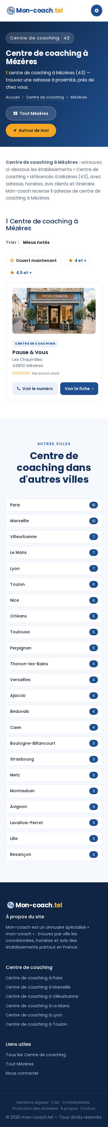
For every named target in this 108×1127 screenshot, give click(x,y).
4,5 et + (24, 272)
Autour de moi (34, 130)
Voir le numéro (37, 388)
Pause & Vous (30, 352)
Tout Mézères (34, 113)
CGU (55, 1102)
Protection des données (35, 1108)
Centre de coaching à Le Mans (37, 1006)
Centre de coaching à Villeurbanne (42, 996)
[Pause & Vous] (54, 311)
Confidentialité (76, 1102)
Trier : (13, 242)
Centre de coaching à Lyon (34, 1015)
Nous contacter (22, 1073)
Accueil (13, 97)
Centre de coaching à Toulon (36, 1024)
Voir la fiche (77, 388)
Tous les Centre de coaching (36, 1055)
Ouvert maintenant (36, 260)
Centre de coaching (45, 97)
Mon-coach (39, 10)
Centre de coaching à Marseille (38, 987)
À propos (69, 1108)
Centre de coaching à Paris (34, 978)
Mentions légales (33, 1102)
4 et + (80, 260)
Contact (87, 1108)
